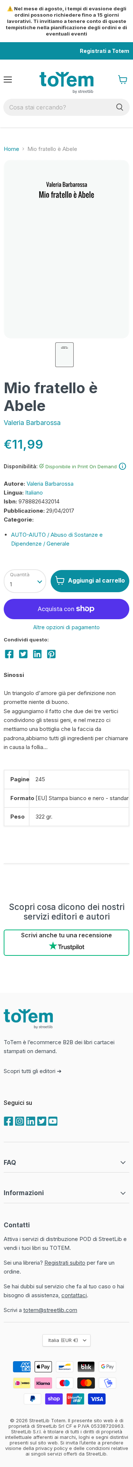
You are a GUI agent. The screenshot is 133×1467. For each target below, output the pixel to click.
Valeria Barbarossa (32, 422)
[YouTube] (52, 1120)
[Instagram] (19, 1120)
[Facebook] (8, 1120)
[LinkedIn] (30, 1120)
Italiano (34, 492)
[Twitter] (41, 1120)
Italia (63, 1340)
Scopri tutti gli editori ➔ (33, 1071)
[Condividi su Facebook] (9, 654)
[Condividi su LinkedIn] (37, 654)
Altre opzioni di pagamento (66, 627)
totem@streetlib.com (50, 1309)
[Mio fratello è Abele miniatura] (64, 355)
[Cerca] (120, 107)
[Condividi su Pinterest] (51, 654)
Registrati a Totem (104, 51)
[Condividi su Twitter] (23, 654)
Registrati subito (64, 1262)
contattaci (74, 1295)
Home (11, 149)
